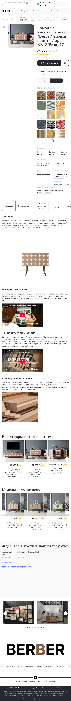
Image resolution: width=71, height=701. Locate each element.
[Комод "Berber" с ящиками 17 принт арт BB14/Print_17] (58, 451)
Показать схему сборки (61, 184)
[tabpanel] (19, 612)
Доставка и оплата (15, 3)
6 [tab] (35, 627)
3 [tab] (30, 627)
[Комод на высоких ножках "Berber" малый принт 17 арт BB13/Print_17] (35, 451)
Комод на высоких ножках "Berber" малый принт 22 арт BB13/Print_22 (36, 526)
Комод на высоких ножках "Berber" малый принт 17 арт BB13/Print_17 (36, 473)
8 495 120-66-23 (45, 3)
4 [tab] (32, 627)
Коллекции (16, 11)
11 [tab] (43, 627)
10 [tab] (41, 627)
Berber (46, 190)
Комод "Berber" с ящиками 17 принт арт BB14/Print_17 (58, 470)
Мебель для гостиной (44, 193)
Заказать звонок (60, 4)
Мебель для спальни (56, 190)
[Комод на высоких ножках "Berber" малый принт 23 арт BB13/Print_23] (13, 504)
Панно (35, 11)
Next (67, 459)
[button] (4, 27)
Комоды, (40, 190)
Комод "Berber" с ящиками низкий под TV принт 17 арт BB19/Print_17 (13, 473)
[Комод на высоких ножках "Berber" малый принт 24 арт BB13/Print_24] (58, 504)
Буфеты (30, 11)
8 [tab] (38, 627)
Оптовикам (6, 5)
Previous (4, 459)
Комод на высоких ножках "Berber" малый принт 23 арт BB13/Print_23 (13, 526)
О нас (4, 3)
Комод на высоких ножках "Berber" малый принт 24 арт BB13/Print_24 (58, 526)
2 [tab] (29, 627)
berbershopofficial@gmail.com (17, 567)
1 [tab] (27, 627)
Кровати (54, 11)
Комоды (24, 11)
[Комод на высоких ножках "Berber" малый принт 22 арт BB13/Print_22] (35, 504)
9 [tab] (40, 627)
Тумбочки (61, 11)
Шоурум (27, 3)
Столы (47, 11)
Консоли (41, 11)
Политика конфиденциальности (35, 699)
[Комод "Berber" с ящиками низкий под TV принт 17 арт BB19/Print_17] (13, 451)
